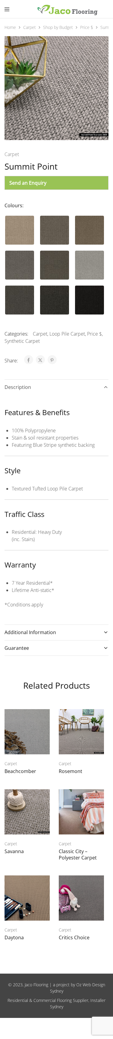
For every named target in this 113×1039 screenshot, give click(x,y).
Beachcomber (20, 771)
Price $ (86, 27)
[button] (20, 230)
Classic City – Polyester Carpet (78, 854)
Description (18, 387)
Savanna (14, 851)
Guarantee (17, 648)
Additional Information (30, 632)
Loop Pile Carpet (67, 333)
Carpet (29, 27)
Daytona (14, 937)
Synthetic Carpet (22, 341)
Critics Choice (74, 937)
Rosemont (70, 771)
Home (10, 27)
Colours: (14, 205)
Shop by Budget (58, 27)
